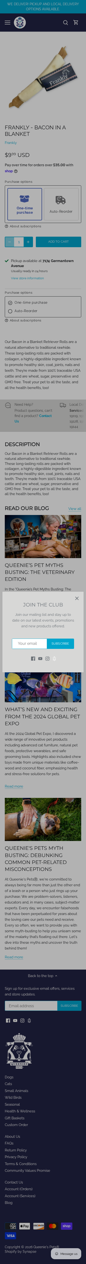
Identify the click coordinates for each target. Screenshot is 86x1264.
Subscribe (60, 643)
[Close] (77, 598)
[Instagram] (47, 658)
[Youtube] (40, 658)
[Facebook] (33, 658)
